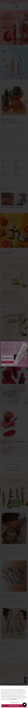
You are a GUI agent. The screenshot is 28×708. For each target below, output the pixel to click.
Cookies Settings (14, 702)
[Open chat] (25, 705)
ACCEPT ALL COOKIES (14, 705)
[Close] (26, 687)
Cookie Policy (14, 699)
